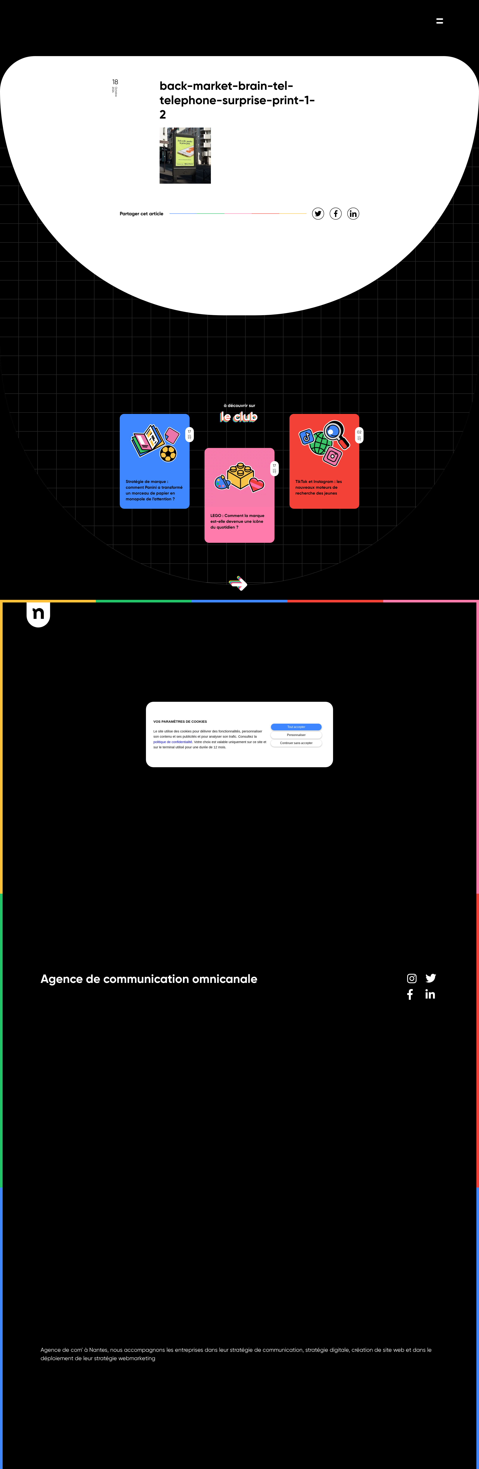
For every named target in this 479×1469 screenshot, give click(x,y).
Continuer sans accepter (296, 743)
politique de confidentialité (172, 742)
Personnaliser (296, 735)
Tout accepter (296, 727)
